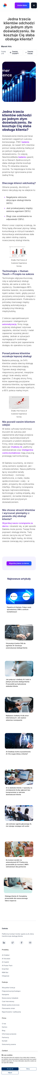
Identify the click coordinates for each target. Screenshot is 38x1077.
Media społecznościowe (10, 1005)
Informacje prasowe (9, 1034)
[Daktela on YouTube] (32, 943)
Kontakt (4, 1041)
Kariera (4, 1027)
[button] (34, 5)
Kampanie (5, 994)
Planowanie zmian (8, 1008)
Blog (3, 1030)
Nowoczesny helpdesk (10, 998)
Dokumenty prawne (9, 1044)
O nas (4, 1024)
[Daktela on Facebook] (23, 943)
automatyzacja (9, 324)
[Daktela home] (4, 5)
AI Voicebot (6, 959)
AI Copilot (5, 962)
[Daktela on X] (15, 943)
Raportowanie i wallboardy (11, 1012)
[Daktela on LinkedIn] (6, 943)
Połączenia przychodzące (11, 991)
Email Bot (5, 969)
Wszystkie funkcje (8, 988)
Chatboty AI (16, 447)
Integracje (5, 976)
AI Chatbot (5, 955)
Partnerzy (5, 1037)
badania (25, 142)
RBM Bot (5, 972)
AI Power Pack (7, 965)
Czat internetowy (8, 1001)
